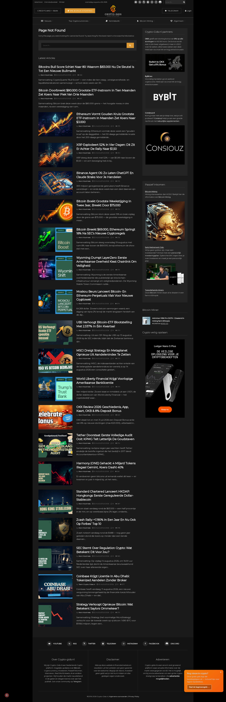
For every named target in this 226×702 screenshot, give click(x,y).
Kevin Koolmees (47, 75)
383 (118, 556)
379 (118, 387)
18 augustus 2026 (101, 304)
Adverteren (39, 2)
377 (123, 584)
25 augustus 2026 (63, 98)
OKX (147, 39)
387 (118, 504)
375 (118, 126)
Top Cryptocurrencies (78, 21)
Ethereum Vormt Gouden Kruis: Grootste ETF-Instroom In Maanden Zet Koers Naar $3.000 (105, 118)
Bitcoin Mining (146, 21)
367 (80, 98)
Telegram (173, 11)
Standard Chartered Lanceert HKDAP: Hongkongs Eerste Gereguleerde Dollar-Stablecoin (104, 495)
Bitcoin (153, 293)
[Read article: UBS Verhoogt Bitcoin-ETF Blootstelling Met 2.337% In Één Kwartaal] (55, 332)
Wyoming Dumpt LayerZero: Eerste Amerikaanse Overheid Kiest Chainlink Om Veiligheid (106, 262)
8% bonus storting (81, 11)
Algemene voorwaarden (118, 696)
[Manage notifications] (7, 695)
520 (118, 415)
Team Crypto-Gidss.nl (87, 584)
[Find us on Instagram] (152, 2)
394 (118, 153)
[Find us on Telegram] (148, 2)
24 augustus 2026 (101, 126)
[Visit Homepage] (113, 10)
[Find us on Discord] (160, 2)
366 (80, 75)
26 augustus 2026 (63, 75)
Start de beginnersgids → (199, 687)
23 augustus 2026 (101, 181)
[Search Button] (183, 2)
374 (118, 270)
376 (118, 237)
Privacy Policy (133, 696)
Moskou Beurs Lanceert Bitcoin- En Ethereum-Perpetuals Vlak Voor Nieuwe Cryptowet (104, 295)
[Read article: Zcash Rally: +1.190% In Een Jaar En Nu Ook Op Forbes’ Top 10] (55, 530)
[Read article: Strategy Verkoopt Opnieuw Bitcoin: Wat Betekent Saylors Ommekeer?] (55, 615)
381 (118, 471)
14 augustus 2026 (101, 471)
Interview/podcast (51, 2)
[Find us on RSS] (140, 2)
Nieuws (47, 21)
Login (188, 11)
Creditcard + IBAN (47, 11)
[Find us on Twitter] (144, 2)
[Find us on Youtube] (135, 2)
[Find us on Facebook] (156, 2)
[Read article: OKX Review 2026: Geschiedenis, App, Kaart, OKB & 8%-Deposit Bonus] (55, 417)
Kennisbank (114, 21)
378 (118, 528)
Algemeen (178, 21)
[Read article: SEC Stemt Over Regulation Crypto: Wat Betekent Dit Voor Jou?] (55, 558)
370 (118, 330)
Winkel (61, 2)
